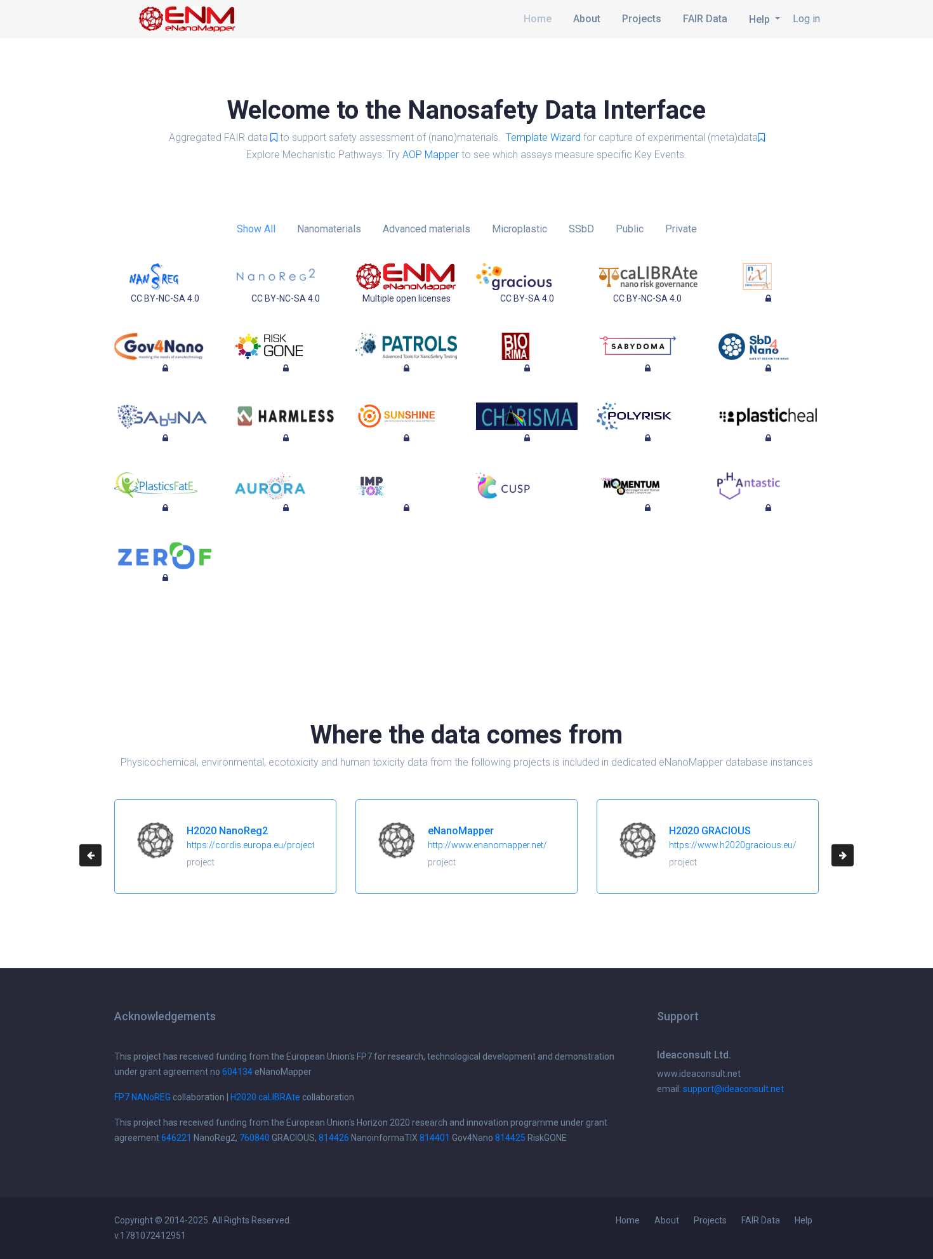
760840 (254, 1138)
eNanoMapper (461, 831)
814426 (334, 1138)
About (586, 19)
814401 (435, 1138)
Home (538, 19)
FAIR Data (705, 19)
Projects (641, 19)
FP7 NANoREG (142, 1097)
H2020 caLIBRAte (265, 1097)
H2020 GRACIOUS (710, 831)
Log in (806, 19)
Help (803, 1220)
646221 (176, 1138)
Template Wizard (543, 137)
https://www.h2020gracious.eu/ (733, 845)
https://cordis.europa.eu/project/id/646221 (273, 845)
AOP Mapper (430, 155)
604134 (237, 1072)
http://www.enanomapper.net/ (487, 845)
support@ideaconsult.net (733, 1089)
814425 (510, 1138)
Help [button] (760, 19)
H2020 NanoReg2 (227, 831)
